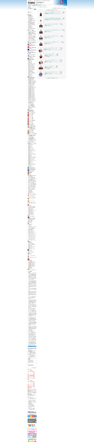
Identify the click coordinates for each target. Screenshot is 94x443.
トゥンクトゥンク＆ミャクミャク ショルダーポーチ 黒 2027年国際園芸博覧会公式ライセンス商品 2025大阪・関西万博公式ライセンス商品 (32, 301)
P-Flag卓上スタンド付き (31, 85)
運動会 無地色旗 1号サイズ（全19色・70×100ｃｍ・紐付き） (32, 295)
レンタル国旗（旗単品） (31, 129)
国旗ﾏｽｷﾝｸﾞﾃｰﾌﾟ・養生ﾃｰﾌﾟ (31, 157)
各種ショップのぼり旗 (31, 188)
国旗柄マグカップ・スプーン (32, 160)
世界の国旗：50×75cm (31, 91)
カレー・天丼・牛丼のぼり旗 (32, 183)
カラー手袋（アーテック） (31, 235)
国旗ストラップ (30, 145)
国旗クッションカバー (31, 153)
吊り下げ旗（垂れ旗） (32, 195)
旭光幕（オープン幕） (31, 233)
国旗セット (29, 60)
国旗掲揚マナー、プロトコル (32, 402)
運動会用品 (30, 224)
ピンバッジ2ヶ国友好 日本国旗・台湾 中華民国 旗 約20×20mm (32, 297)
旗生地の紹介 (30, 403)
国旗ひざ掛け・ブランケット (32, 150)
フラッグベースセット (31, 103)
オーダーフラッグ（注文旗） (32, 31)
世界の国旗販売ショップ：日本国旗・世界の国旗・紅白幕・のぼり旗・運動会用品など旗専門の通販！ (39, 0)
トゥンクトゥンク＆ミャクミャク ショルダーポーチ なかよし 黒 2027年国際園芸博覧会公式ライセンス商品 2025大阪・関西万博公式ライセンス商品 (32, 282)
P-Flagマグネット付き (31, 84)
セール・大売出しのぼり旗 (31, 186)
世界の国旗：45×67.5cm (31, 90)
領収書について (30, 27)
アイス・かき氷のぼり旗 (31, 189)
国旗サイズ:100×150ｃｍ (31, 66)
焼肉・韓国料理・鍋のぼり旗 (32, 180)
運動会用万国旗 (30, 229)
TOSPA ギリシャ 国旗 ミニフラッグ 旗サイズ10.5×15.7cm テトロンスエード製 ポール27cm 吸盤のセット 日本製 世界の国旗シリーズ (32, 306)
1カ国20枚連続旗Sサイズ (31, 138)
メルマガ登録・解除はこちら (32, 398)
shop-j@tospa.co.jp (30, 364)
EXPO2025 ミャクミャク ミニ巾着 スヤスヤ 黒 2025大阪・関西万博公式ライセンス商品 (32, 292)
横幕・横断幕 (30, 190)
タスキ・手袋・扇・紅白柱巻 (32, 226)
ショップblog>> (34, 367)
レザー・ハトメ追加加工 (31, 39)
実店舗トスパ (30, 17)
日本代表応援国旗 (30, 71)
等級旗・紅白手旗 (30, 230)
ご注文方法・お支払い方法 (31, 400)
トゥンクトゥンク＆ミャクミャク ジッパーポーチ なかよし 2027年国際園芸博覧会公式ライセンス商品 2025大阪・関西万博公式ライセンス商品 (32, 274)
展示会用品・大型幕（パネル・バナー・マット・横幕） (32, 203)
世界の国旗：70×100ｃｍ (31, 263)
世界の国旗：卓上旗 (31, 79)
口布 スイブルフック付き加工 (32, 40)
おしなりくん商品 (32, 255)
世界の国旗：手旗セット (31, 266)
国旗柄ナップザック (31, 149)
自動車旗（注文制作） (31, 38)
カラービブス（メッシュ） (31, 231)
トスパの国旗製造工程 (31, 18)
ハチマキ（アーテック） (31, 237)
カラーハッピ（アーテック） (32, 234)
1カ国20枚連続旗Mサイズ (31, 137)
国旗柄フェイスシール (31, 159)
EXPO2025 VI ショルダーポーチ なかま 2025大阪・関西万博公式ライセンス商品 (32, 278)
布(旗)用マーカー (30, 166)
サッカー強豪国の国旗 (31, 104)
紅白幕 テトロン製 (30, 208)
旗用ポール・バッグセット (31, 73)
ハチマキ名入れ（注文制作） (32, 37)
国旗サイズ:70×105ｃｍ (31, 64)
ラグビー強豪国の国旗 (31, 105)
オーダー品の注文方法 (31, 405)
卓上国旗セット (30, 70)
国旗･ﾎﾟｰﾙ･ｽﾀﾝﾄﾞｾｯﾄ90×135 (31, 99)
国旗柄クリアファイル (31, 158)
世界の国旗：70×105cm (31, 92)
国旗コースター (30, 151)
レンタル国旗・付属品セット (32, 128)
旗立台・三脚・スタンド (31, 246)
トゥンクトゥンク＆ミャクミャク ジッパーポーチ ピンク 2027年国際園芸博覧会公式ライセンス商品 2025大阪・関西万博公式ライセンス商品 (32, 342)
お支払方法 (29, 25)
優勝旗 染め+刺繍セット (32, 406)
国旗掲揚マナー (30, 21)
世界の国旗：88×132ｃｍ (31, 264)
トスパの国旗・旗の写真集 (31, 20)
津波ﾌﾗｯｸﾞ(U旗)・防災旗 (32, 197)
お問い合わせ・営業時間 (31, 408)
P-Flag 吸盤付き (30, 86)
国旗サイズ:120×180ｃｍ (31, 67)
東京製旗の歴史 (30, 19)
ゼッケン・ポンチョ (31, 227)
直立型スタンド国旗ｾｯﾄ (31, 100)
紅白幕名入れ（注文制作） (31, 36)
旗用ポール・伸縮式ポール (31, 72)
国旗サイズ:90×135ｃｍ (31, 65)
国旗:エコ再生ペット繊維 (31, 63)
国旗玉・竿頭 (30, 74)
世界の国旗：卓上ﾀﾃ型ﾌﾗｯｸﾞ (32, 82)
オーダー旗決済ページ (33, 269)
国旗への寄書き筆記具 (31, 23)
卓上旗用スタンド (30, 242)
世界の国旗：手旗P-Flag (31, 83)
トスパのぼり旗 (30, 176)
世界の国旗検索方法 (31, 404)
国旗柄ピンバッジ (30, 161)
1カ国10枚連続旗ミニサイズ (32, 139)
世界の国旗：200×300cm (31, 97)
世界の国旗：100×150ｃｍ (31, 265)
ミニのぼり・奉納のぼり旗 (32, 194)
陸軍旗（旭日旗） (30, 220)
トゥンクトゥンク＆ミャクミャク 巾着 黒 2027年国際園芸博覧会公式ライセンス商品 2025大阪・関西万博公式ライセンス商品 (32, 323)
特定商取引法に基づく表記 (31, 28)
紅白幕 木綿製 (30, 209)
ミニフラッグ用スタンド (31, 243)
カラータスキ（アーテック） (32, 238)
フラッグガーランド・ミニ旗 (32, 140)
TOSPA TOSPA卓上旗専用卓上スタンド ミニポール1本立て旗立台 (32, 289)
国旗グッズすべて (30, 144)
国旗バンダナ (30, 146)
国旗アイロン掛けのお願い (31, 24)
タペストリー (30, 165)
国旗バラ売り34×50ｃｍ (31, 141)
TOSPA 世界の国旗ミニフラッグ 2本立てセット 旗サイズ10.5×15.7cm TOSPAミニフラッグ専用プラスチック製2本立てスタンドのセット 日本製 (32, 336)
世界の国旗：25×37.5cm (31, 89)
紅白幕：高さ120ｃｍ (31, 213)
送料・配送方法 (30, 26)
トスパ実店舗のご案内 (31, 409)
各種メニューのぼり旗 (31, 182)
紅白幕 (30, 205)
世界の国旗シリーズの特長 (31, 401)
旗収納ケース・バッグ (31, 247)
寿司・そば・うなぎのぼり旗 (32, 181)
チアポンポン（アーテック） (32, 236)
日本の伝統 (30, 250)
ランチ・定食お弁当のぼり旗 (32, 178)
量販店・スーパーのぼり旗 (31, 187)
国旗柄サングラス (30, 147)
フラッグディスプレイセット (32, 101)
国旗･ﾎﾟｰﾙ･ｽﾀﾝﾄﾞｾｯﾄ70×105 (31, 98)
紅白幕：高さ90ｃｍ (31, 212)
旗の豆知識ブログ (30, 16)
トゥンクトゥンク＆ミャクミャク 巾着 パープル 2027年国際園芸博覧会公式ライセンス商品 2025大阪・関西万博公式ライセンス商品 (32, 328)
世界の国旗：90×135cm (31, 93)
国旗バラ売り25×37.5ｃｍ (31, 142)
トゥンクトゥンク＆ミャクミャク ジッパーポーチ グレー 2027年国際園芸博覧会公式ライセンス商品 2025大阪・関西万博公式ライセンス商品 (32, 319)
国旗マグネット (30, 152)
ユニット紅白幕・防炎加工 (31, 206)
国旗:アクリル (30, 62)
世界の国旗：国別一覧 (31, 78)
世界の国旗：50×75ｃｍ (31, 262)
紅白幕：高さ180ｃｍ (31, 214)
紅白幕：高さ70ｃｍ (31, 211)
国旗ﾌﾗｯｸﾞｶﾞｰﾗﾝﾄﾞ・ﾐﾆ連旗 (31, 154)
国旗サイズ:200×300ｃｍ (31, 69)
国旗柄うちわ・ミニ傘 (31, 164)
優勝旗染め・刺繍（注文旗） (32, 33)
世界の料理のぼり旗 (31, 179)
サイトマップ (30, 407)
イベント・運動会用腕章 (31, 228)
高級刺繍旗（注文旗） (31, 32)
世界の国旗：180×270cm (31, 96)
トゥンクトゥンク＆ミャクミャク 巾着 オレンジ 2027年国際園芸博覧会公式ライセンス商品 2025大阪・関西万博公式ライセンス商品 (32, 314)
